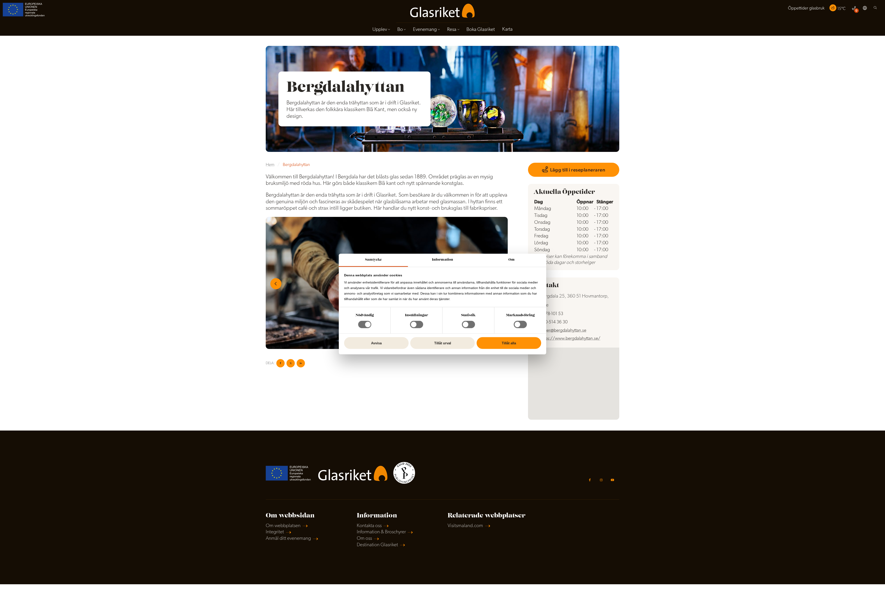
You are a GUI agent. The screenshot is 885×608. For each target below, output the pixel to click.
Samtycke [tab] (373, 260)
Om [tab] (511, 260)
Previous (275, 283)
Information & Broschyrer (381, 532)
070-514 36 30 (554, 322)
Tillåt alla (509, 343)
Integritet (275, 532)
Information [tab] (442, 260)
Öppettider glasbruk (806, 8)
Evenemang (425, 29)
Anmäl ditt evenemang (288, 538)
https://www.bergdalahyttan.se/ (570, 338)
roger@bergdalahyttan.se (563, 330)
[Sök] (875, 9)
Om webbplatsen (283, 525)
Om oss (364, 538)
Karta (507, 29)
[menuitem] (806, 9)
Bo (400, 29)
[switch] (416, 324)
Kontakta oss (369, 525)
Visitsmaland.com (465, 525)
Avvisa (376, 343)
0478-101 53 (551, 314)
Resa (451, 29)
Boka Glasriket (480, 29)
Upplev (379, 29)
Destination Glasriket (377, 545)
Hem (270, 165)
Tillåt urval (442, 343)
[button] (864, 9)
